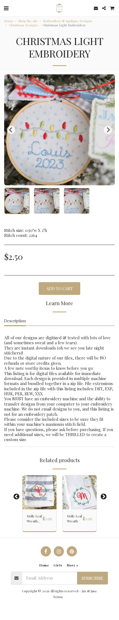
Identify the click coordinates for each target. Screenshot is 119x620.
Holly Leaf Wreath (74, 518)
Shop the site (28, 21)
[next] (108, 130)
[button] (6, 8)
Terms (58, 596)
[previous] (11, 130)
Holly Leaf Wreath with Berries (34, 518)
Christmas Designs (23, 25)
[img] (39, 492)
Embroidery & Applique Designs (67, 21)
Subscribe (92, 578)
